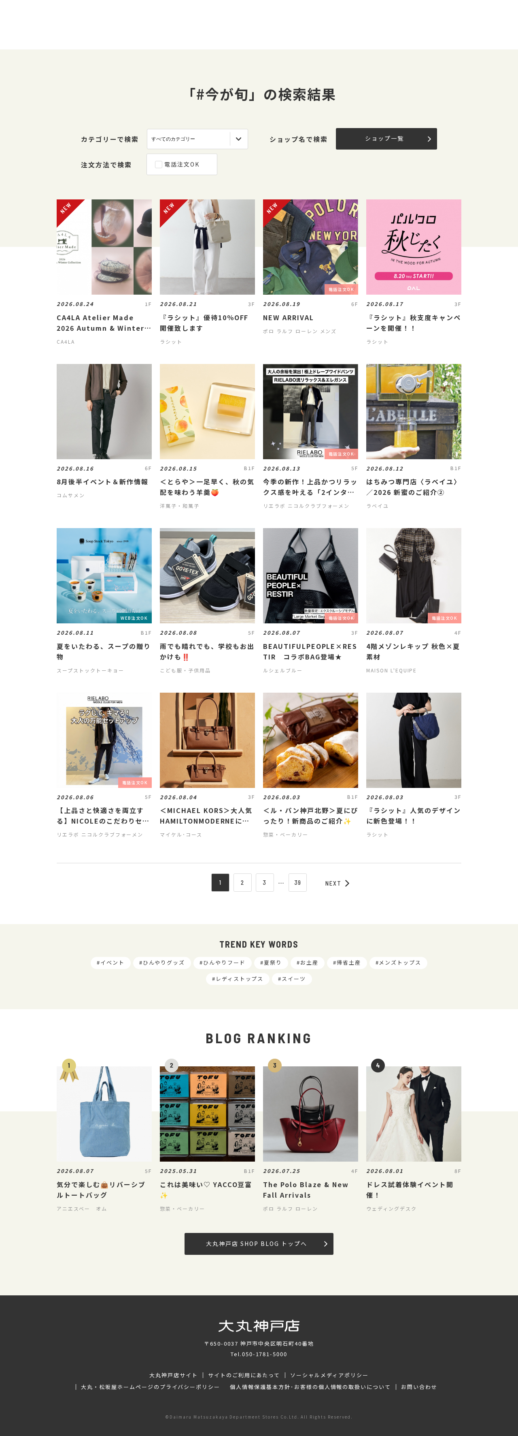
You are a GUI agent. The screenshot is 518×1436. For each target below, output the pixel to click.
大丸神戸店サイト (173, 1375)
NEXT (333, 883)
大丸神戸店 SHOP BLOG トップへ (256, 1243)
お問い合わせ (419, 1387)
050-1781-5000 (264, 1354)
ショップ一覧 (384, 138)
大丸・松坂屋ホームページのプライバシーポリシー (150, 1387)
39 (298, 882)
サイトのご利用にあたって (244, 1375)
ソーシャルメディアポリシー (329, 1375)
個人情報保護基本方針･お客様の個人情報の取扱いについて (310, 1387)
